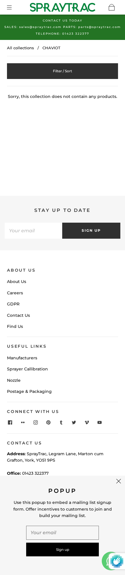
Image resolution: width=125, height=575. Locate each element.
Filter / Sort (62, 71)
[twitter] (73, 422)
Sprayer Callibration (27, 369)
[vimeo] (86, 422)
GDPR (13, 304)
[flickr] (22, 422)
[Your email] (33, 230)
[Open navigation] (13, 7)
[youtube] (99, 422)
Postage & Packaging (29, 391)
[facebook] (9, 422)
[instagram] (35, 422)
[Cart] (111, 7)
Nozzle (14, 380)
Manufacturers (22, 358)
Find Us (15, 326)
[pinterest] (48, 422)
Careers (15, 293)
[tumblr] (61, 422)
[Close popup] (118, 482)
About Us (16, 281)
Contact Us (18, 315)
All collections (20, 47)
